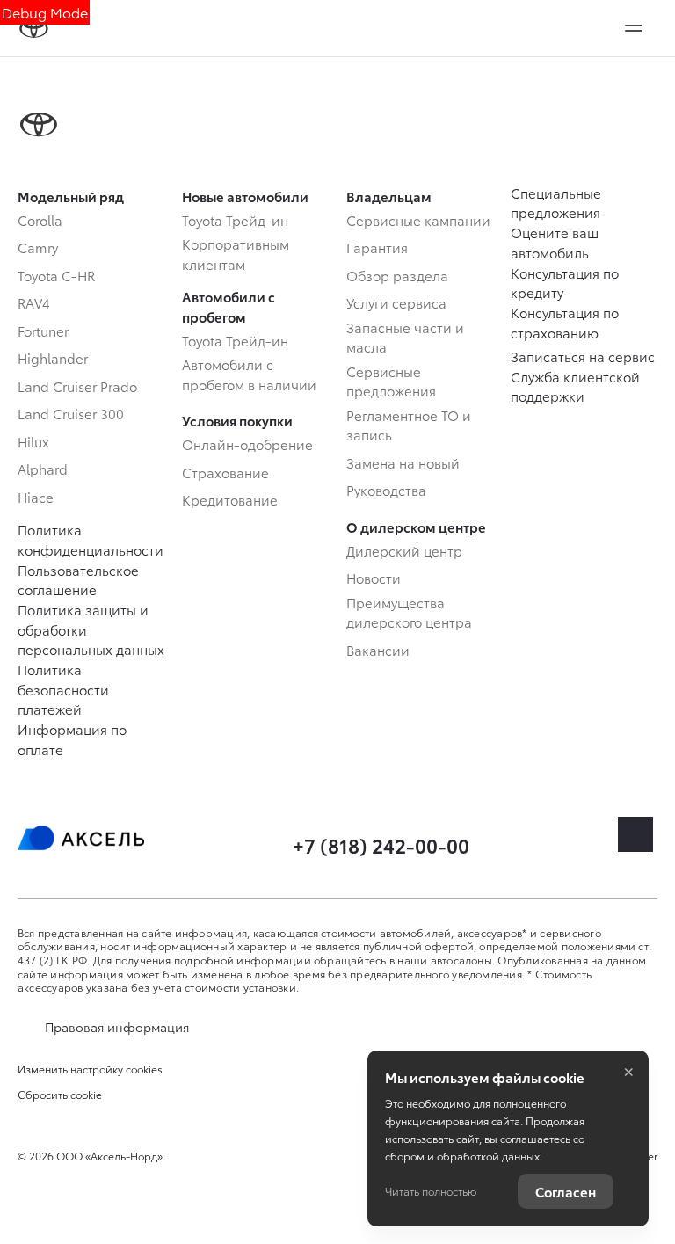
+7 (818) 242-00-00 (381, 844)
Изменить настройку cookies (90, 1069)
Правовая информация (117, 1027)
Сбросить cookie (60, 1095)
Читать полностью (430, 1190)
